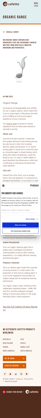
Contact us (19, 379)
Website (7, 381)
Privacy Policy (28, 379)
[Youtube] (27, 374)
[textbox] (13, 392)
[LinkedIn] (16, 374)
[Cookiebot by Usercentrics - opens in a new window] (30, 185)
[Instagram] (21, 374)
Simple (15, 381)
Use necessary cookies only (20, 231)
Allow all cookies (20, 225)
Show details (30, 219)
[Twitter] (10, 374)
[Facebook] (5, 374)
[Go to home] (11, 4)
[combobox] (13, 392)
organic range (11, 124)
